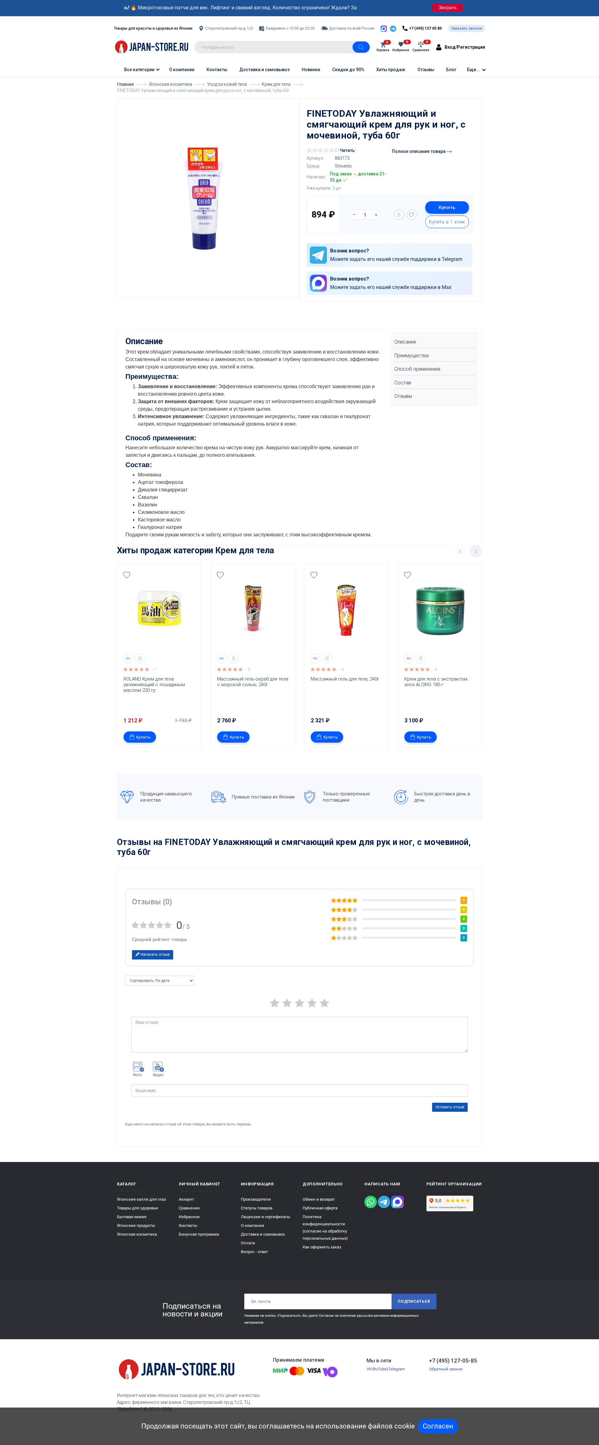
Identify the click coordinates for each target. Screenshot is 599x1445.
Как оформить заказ (322, 1247)
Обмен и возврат (319, 1199)
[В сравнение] (399, 214)
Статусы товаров (256, 1208)
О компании (181, 69)
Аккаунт (186, 1199)
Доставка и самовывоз (264, 69)
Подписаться (414, 1301)
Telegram (396, 1369)
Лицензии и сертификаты (265, 1216)
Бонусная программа (199, 1234)
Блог (451, 69)
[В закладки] (411, 214)
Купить (447, 207)
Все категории (138, 69)
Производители (256, 1199)
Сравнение (189, 1208)
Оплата (248, 1243)
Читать (347, 150)
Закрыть (448, 7)
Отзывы (425, 69)
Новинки (311, 69)
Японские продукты (136, 1225)
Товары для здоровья (137, 1208)
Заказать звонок (466, 28)
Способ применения (417, 369)
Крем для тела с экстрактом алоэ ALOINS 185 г (436, 681)
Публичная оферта (320, 1208)
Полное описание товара (419, 151)
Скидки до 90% (348, 69)
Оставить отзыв (450, 1107)
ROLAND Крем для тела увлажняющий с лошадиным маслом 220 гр (155, 684)
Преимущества (411, 356)
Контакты (217, 69)
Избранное (189, 1216)
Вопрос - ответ (254, 1251)
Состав (402, 383)
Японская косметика (137, 1234)
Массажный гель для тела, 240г (345, 679)
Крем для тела (244, 550)
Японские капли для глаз (141, 1199)
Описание (405, 342)
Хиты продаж (390, 69)
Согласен (438, 1426)
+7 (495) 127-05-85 (453, 1360)
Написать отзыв (154, 954)
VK (369, 1369)
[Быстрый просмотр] (128, 658)
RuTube (380, 1369)
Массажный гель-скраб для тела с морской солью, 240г (253, 681)
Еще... (473, 69)
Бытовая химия (131, 1216)
